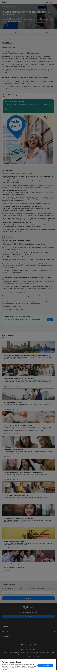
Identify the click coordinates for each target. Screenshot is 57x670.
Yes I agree (45, 665)
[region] (28, 664)
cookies (7, 664)
